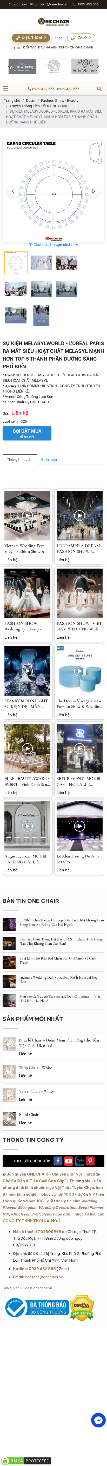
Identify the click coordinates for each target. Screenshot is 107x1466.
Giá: (6, 413)
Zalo (82, 38)
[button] (13, 191)
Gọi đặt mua (27, 433)
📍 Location (17, 4)
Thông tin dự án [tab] (19, 459)
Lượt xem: (11, 421)
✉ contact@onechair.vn (49, 4)
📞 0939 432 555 (85, 4)
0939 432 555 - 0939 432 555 (55, 88)
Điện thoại (32, 38)
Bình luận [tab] (49, 459)
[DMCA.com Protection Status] (82, 1297)
